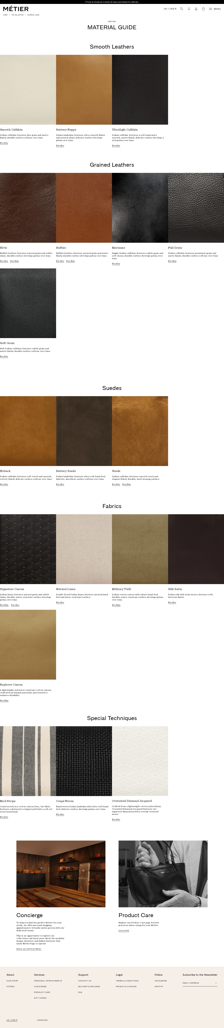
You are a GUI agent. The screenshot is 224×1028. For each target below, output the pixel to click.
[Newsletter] (215, 983)
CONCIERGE (40, 986)
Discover (124, 930)
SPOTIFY (159, 986)
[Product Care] (163, 874)
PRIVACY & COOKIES (126, 986)
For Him (14, 261)
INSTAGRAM (161, 981)
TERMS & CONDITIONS (127, 981)
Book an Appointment (28, 949)
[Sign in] (196, 9)
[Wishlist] (189, 9)
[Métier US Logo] (16, 8)
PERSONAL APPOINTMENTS (48, 981)
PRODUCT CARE (42, 992)
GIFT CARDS (40, 998)
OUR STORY (12, 981)
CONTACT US (85, 981)
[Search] (182, 9)
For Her (4, 143)
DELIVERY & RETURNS (89, 986)
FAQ (80, 992)
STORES (11, 986)
